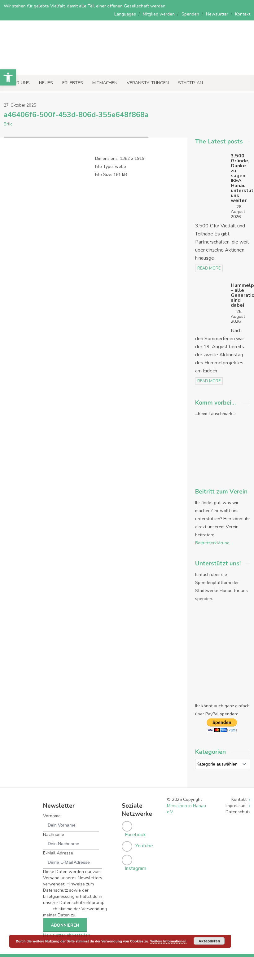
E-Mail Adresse (58, 853)
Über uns (19, 83)
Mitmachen (104, 83)
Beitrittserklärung (212, 543)
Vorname (52, 816)
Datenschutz (238, 812)
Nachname (53, 834)
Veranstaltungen (148, 83)
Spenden (190, 14)
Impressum (236, 806)
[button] (8, 77)
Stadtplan (190, 83)
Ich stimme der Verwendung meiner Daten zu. (75, 912)
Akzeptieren (209, 941)
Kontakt (242, 14)
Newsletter (217, 14)
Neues (46, 83)
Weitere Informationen (168, 941)
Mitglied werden (159, 14)
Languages (125, 14)
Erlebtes (72, 83)
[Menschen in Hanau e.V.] (46, 66)
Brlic (8, 124)
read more (209, 268)
